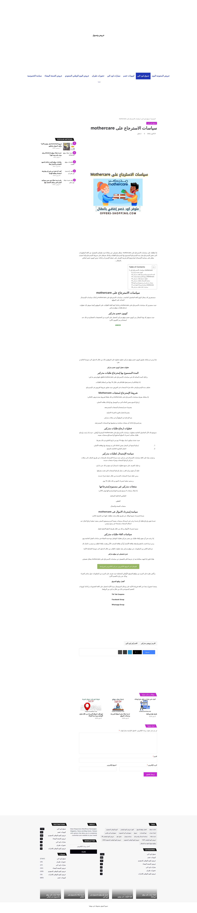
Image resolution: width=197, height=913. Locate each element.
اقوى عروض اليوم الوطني (127, 829)
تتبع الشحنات (143, 833)
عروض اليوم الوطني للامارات (147, 874)
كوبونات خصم (128, 75)
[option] (146, 891)
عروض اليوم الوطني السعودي (77, 75)
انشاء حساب (152, 833)
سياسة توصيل (127, 836)
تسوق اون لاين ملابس (110, 833)
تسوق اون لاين (143, 75)
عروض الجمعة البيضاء (53, 75)
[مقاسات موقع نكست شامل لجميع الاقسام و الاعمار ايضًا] (68, 165)
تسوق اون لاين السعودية (125, 833)
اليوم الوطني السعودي (112, 829)
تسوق (135, 833)
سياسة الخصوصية (34, 75)
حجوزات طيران (98, 75)
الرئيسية (153, 119)
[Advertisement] (98, 14)
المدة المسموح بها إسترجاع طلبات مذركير (144, 274)
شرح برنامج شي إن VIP (149, 897)
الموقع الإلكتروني (111, 765)
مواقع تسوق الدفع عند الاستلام (148, 843)
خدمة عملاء (153, 836)
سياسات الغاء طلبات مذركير (140, 287)
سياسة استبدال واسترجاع (140, 836)
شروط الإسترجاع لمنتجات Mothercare (143, 276)
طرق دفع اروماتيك (151, 714)
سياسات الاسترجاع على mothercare (141, 270)
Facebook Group (118, 599)
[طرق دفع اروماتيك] (145, 705)
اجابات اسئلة (152, 829)
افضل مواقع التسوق (142, 829)
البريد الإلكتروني (152, 765)
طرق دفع (119, 836)
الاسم (155, 756)
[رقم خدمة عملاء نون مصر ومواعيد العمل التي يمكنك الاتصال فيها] (68, 183)
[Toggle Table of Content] (152, 267)
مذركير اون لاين (131, 643)
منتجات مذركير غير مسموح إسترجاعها (143, 283)
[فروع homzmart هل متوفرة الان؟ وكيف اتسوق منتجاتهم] (68, 146)
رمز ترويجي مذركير (147, 643)
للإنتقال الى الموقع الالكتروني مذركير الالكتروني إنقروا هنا (118, 566)
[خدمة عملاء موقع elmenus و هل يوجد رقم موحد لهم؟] (68, 156)
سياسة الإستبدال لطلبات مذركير (141, 281)
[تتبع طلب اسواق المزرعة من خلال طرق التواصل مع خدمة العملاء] (91, 705)
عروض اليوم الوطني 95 (108, 836)
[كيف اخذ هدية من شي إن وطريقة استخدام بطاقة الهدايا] (68, 174)
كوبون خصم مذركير (138, 272)
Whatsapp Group (118, 605)
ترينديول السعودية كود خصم (100, 897)
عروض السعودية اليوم (161, 75)
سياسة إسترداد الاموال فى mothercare (143, 285)
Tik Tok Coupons (118, 594)
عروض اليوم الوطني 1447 (149, 840)
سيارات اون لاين (113, 75)
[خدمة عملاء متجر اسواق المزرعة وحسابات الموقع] (118, 705)
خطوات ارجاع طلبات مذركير (140, 278)
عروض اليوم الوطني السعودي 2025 (112, 840)
